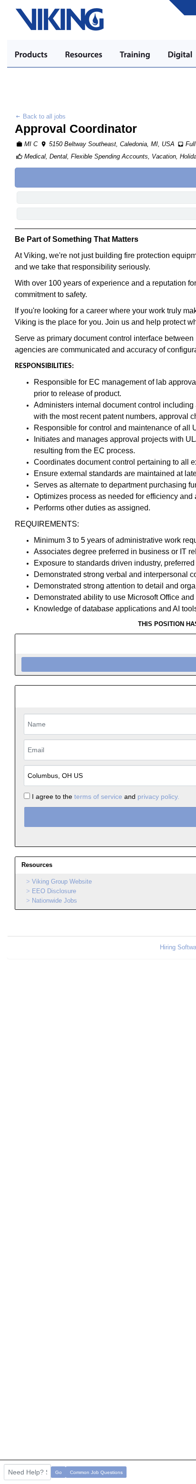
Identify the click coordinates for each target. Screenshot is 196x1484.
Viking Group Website (62, 881)
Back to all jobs (43, 116)
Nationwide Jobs (54, 900)
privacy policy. (158, 796)
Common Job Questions (96, 1472)
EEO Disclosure (54, 891)
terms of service (98, 796)
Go (58, 1472)
